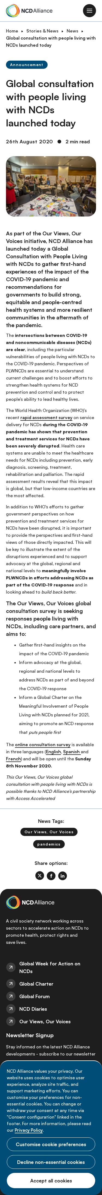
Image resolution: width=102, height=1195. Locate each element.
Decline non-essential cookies (51, 1162)
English (53, 751)
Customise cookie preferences (51, 1144)
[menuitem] (51, 967)
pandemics (49, 844)
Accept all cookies (51, 1181)
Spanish (72, 751)
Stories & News (42, 31)
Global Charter (36, 984)
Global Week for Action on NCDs (49, 967)
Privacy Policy (29, 1130)
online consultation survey (42, 744)
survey (48, 610)
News (72, 31)
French (13, 758)
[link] (39, 875)
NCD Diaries (33, 1009)
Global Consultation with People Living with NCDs (46, 256)
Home (12, 31)
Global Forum (34, 996)
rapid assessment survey (46, 417)
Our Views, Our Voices (48, 831)
